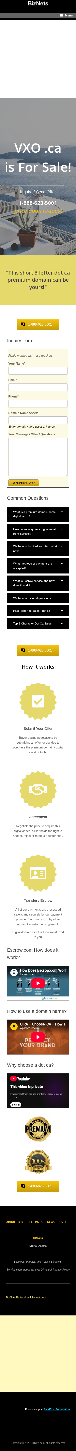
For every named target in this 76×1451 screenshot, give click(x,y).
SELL (29, 1222)
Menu (69, 15)
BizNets (38, 1237)
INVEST (40, 1222)
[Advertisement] (38, 58)
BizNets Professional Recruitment (26, 1297)
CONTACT (64, 1222)
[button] (38, 514)
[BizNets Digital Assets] (38, 3)
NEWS (51, 1222)
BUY (20, 1222)
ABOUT (10, 1222)
